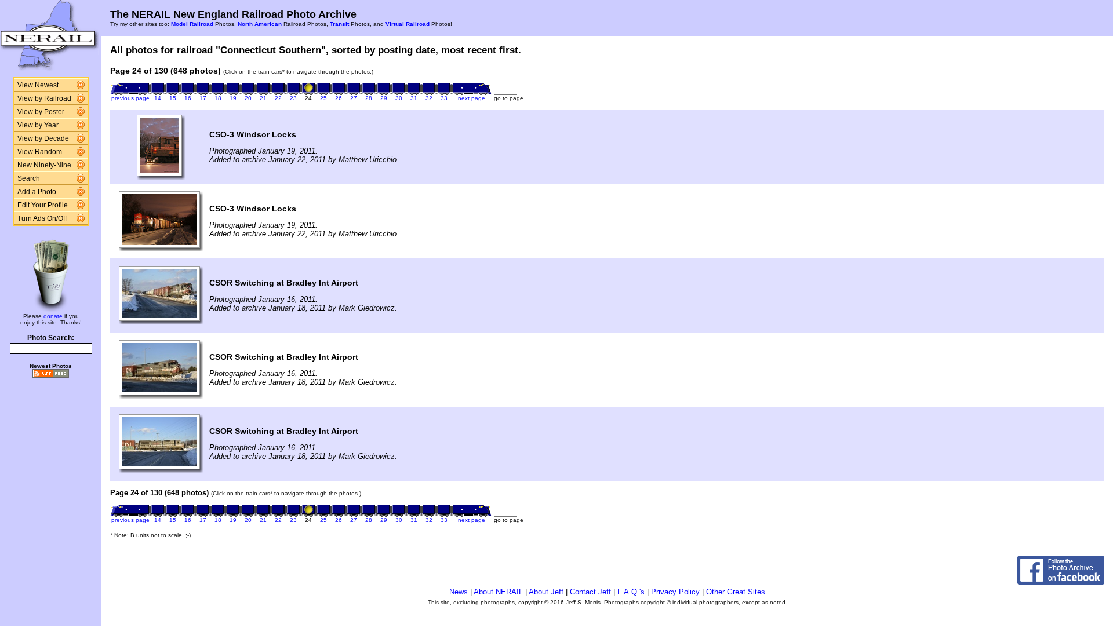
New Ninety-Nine (44, 165)
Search (28, 178)
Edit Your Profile (42, 205)
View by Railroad (44, 98)
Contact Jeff (590, 591)
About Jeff (546, 591)
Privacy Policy (675, 591)
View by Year (38, 125)
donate (53, 316)
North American (260, 24)
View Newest (38, 85)
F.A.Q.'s (631, 591)
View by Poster (40, 111)
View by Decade (43, 138)
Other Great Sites (735, 591)
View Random (39, 151)
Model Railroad (192, 24)
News (458, 591)
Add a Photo (36, 191)
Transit (339, 24)
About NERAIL (498, 591)
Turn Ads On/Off (42, 218)
